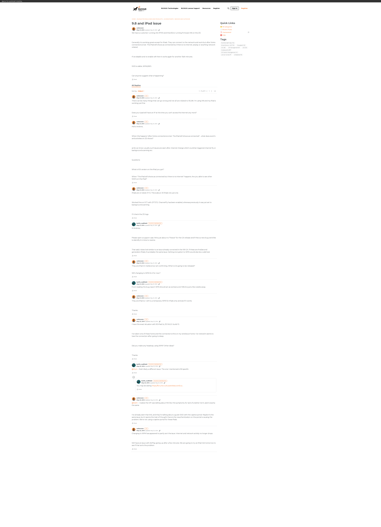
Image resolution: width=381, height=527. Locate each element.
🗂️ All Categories (226, 27)
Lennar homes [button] (226, 54)
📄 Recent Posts (226, 29)
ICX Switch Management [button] (229, 52)
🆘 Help (223, 35)
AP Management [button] (234, 47)
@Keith (135, 403)
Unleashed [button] (238, 54)
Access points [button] (226, 50)
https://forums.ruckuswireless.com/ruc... (167, 386)
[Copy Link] (159, 30)
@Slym (134, 369)
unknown (140, 28)
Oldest (140, 91)
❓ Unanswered (234, 32)
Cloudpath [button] (241, 45)
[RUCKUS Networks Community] (140, 8)
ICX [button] (223, 47)
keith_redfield (142, 223)
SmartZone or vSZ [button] (227, 45)
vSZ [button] (244, 47)
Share (134, 80)
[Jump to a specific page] (214, 91)
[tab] (136, 85)
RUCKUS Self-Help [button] (227, 43)
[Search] (228, 8)
